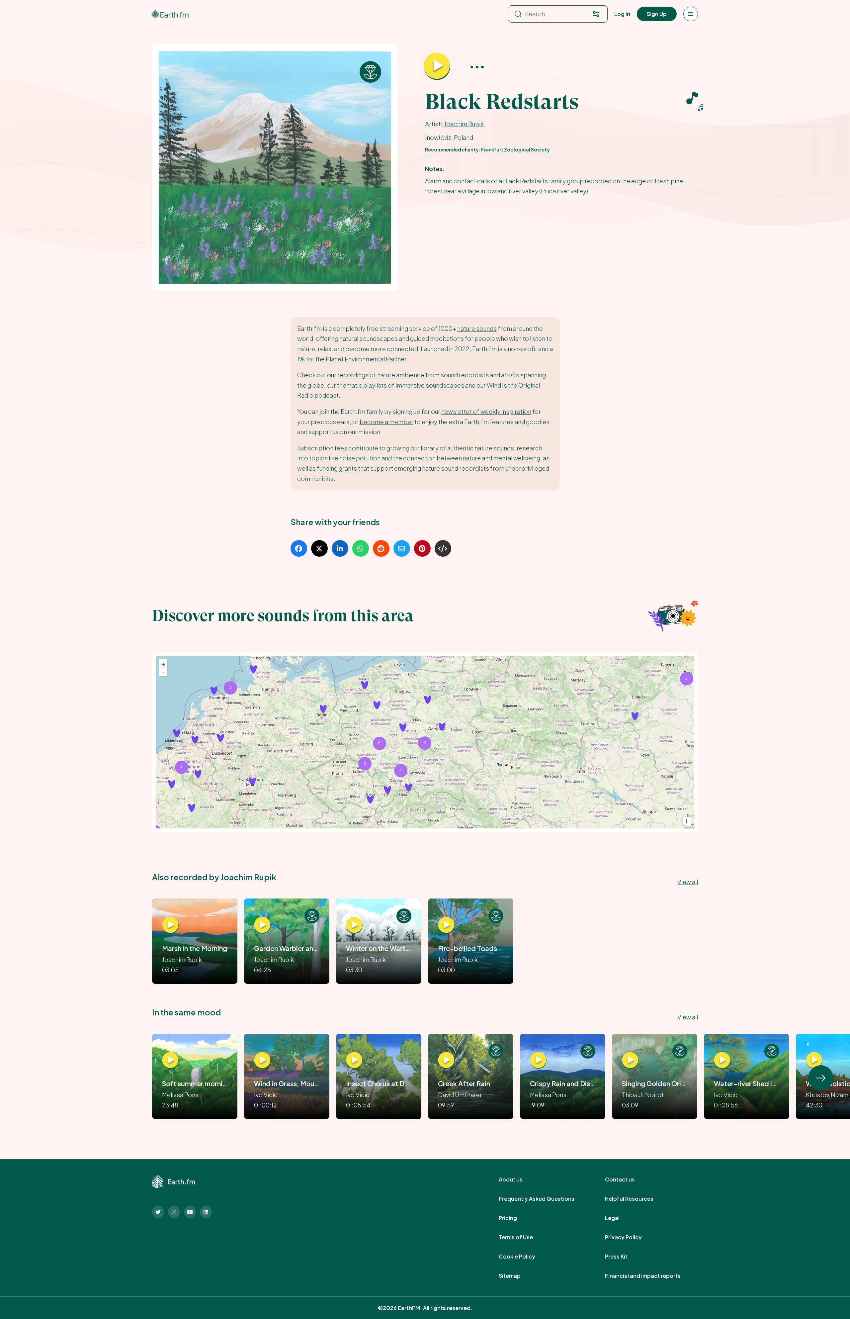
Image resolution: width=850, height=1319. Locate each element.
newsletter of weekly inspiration (486, 411)
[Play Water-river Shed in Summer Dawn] (722, 1060)
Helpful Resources (636, 1199)
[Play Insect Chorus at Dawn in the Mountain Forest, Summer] (354, 1060)
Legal (619, 1218)
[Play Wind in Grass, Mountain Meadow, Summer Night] (262, 1060)
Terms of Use (523, 1237)
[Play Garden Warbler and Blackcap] (262, 925)
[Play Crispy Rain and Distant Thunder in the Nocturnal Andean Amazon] (538, 1060)
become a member (386, 421)
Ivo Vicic (266, 1094)
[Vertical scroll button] (820, 1077)
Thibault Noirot (643, 1094)
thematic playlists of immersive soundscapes (400, 385)
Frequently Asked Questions (544, 1199)
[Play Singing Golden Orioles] (630, 1060)
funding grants (337, 468)
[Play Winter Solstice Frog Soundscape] (814, 1060)
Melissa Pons (180, 1094)
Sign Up (657, 13)
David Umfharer (460, 1094)
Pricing (515, 1218)
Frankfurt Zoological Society (515, 149)
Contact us (627, 1179)
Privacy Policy (630, 1237)
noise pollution (360, 458)
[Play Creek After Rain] (446, 1060)
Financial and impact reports (650, 1276)
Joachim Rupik (464, 124)
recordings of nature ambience (380, 375)
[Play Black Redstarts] (437, 66)
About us (518, 1179)
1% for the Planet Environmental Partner (351, 359)
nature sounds (477, 328)
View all (687, 882)
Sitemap (517, 1276)
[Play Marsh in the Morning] (170, 925)
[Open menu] (690, 14)
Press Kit (623, 1257)
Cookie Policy (524, 1257)
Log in (622, 13)
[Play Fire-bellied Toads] (446, 925)
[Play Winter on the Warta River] (354, 925)
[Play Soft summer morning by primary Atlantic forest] (170, 1060)
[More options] (477, 66)
